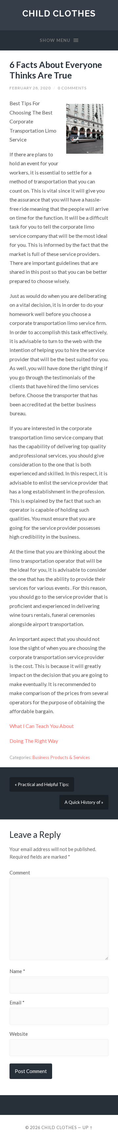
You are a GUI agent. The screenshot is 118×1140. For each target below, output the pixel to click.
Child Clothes (59, 13)
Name (17, 971)
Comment (20, 872)
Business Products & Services (61, 757)
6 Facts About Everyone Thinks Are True (56, 69)
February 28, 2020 (30, 87)
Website (19, 1033)
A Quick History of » (84, 802)
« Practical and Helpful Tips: (42, 784)
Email (17, 1002)
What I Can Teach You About (42, 726)
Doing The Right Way (34, 741)
